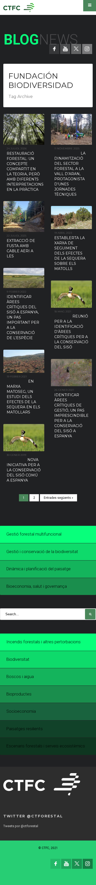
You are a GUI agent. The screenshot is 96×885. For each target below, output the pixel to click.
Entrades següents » (58, 498)
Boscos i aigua (20, 676)
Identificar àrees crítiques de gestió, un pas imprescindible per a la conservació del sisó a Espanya (71, 415)
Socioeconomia (21, 711)
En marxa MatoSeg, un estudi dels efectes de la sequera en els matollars (23, 396)
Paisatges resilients (24, 728)
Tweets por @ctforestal (20, 826)
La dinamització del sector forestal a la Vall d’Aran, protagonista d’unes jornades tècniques (70, 174)
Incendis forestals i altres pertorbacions (43, 641)
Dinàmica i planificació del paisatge (38, 568)
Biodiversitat (17, 659)
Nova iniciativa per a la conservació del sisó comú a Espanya (24, 470)
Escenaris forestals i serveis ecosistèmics (45, 746)
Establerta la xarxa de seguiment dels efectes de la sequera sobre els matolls (70, 253)
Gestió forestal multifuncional (33, 534)
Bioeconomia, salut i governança (36, 586)
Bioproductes (18, 694)
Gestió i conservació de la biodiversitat (42, 551)
